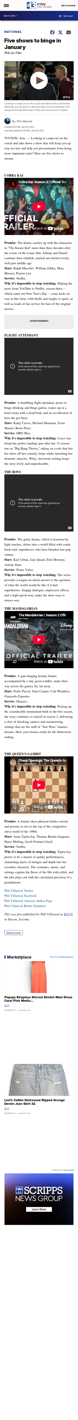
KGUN (68, 914)
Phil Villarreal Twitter (18, 890)
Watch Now (67, 6)
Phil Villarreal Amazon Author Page (28, 900)
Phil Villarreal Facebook (20, 895)
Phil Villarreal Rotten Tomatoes (25, 906)
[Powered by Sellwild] (68, 1170)
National (13, 32)
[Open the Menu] (6, 5)
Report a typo (13, 932)
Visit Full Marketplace (62, 957)
